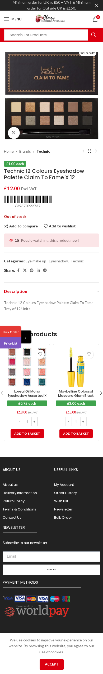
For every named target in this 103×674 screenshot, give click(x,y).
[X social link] (24, 270)
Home (9, 151)
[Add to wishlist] (40, 354)
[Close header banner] (96, 5)
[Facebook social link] (18, 270)
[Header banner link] (43, 5)
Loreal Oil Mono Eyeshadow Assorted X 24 (27, 395)
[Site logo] (51, 18)
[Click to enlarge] (14, 133)
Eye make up (36, 261)
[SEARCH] (93, 35)
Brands (25, 151)
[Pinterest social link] (31, 270)
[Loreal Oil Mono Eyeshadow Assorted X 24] (27, 367)
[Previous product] (83, 151)
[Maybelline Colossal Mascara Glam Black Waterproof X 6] (76, 367)
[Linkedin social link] (38, 270)
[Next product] (96, 151)
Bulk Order (11, 332)
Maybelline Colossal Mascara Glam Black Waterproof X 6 (76, 395)
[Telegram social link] (44, 270)
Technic (43, 151)
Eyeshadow (58, 261)
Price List (10, 343)
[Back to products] (89, 151)
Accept (51, 664)
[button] (27, 433)
